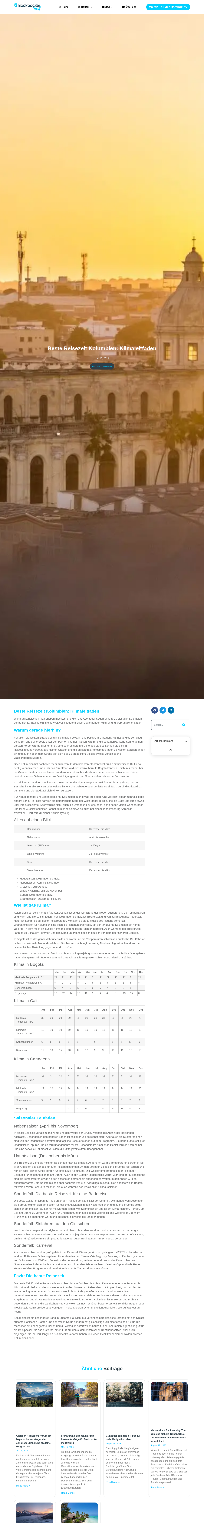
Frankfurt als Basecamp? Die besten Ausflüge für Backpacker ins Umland (79, 1439)
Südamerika (107, 366)
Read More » (23, 1485)
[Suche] (183, 725)
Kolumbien (96, 366)
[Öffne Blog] (112, 7)
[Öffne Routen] (91, 7)
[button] (154, 710)
